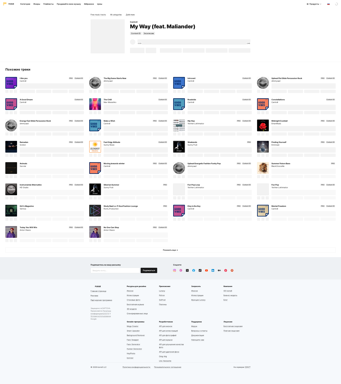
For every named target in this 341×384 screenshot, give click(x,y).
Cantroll (133, 22)
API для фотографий (167, 335)
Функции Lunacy (198, 300)
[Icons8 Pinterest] (225, 270)
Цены (99, 4)
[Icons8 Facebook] (193, 270)
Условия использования (101, 316)
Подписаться (149, 270)
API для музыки (165, 340)
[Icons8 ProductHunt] (232, 270)
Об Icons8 (228, 291)
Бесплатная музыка (135, 304)
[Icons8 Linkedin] (213, 270)
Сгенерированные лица (137, 313)
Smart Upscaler (133, 331)
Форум (194, 326)
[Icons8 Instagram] (174, 270)
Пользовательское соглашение (167, 367)
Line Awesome (165, 361)
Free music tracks (98, 14)
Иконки (130, 291)
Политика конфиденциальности (137, 367)
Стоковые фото (133, 300)
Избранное (89, 4)
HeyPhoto (131, 353)
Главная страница (98, 291)
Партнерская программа (101, 300)
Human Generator (134, 349)
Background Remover (136, 335)
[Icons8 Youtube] (206, 270)
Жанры (36, 4)
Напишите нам (197, 340)
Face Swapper (133, 340)
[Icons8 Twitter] (187, 270)
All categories (116, 14)
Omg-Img (163, 356)
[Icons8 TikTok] (200, 270)
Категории (25, 4)
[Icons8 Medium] (219, 270)
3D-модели (132, 309)
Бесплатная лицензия (233, 326)
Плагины (163, 304)
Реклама (94, 296)
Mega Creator (133, 326)
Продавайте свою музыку (69, 4)
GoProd (162, 300)
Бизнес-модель (230, 295)
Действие (130, 14)
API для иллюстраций (168, 331)
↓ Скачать (137, 50)
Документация (197, 335)
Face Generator (133, 344)
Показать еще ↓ (170, 250)
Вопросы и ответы (199, 331)
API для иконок (165, 326)
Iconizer (130, 358)
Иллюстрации (133, 295)
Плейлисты (48, 4)
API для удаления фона (169, 352)
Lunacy (162, 291)
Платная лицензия (231, 331)
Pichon (162, 295)
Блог (226, 300)
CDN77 (247, 367)
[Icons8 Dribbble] (181, 270)
